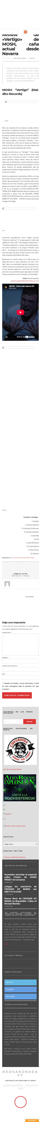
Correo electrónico (10, 665)
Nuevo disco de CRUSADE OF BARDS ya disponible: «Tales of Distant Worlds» (20, 901)
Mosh (28, 557)
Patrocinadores (12, 769)
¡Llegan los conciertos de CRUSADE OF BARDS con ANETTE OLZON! (20, 889)
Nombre (5, 657)
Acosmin (20, 1088)
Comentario (7, 632)
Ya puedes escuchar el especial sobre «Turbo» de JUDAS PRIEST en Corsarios (20, 877)
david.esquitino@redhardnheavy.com (24, 281)
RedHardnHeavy (20, 1073)
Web (3, 674)
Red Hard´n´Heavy (20, 58)
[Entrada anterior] (11, 566)
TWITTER (9, 982)
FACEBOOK (10, 989)
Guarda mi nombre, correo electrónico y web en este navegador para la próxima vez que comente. (20, 686)
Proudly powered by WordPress (12, 1085)
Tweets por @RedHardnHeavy (14, 857)
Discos (32, 58)
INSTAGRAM (10, 996)
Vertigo (32, 557)
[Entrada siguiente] (30, 566)
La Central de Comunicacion (18, 557)
